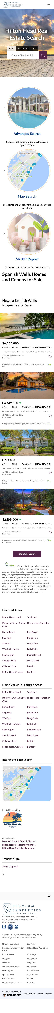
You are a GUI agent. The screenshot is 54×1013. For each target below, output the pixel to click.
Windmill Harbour (11, 649)
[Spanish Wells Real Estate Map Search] (28, 170)
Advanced (23, 48)
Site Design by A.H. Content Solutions (19, 937)
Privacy (48, 993)
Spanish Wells (9, 660)
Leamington (8, 654)
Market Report (27, 259)
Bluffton (31, 672)
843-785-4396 (8, 922)
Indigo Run (32, 637)
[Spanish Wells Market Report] (28, 233)
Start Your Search (27, 554)
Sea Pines (31, 617)
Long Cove (32, 643)
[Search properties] (43, 55)
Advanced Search (27, 133)
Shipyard (6, 637)
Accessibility (29, 993)
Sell (34, 48)
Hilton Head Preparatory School (18, 844)
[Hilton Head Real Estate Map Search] (27, 783)
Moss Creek (33, 660)
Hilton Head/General (12, 672)
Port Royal (32, 632)
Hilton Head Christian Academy (18, 848)
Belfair (30, 666)
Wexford (6, 643)
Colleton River (9, 666)
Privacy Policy (35, 934)
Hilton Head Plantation (38, 623)
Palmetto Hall (34, 654)
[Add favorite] (50, 356)
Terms (40, 993)
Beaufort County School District (18, 841)
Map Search (27, 196)
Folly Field (32, 649)
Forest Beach (8, 632)
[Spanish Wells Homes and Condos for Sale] (28, 107)
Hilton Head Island (11, 617)
